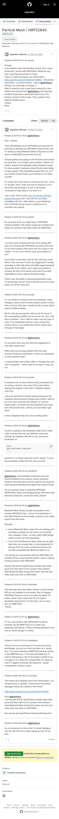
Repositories (27, 21)
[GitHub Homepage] (21, 812)
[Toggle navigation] (4, 4)
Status (32, 805)
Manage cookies (18, 808)
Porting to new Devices (14, 773)
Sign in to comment (44, 757)
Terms (9, 805)
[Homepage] (29, 4)
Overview (11, 21)
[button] (54, 21)
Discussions (45, 21)
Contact (7, 808)
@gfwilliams (46, 82)
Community (41, 805)
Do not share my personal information (41, 808)
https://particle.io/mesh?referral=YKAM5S (23, 80)
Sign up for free (14, 753)
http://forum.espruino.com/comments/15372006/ (27, 691)
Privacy (16, 805)
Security (25, 805)
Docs (50, 805)
